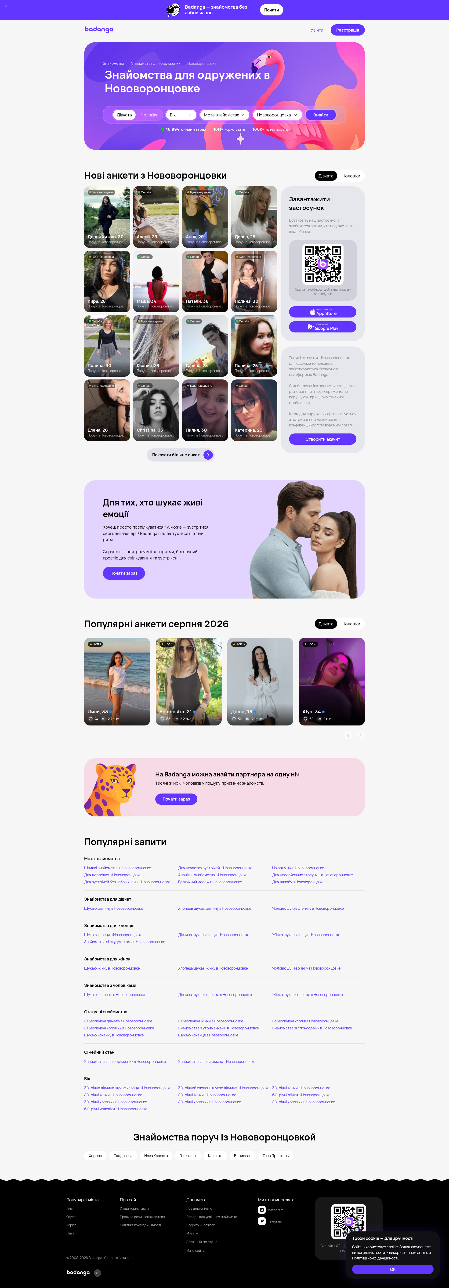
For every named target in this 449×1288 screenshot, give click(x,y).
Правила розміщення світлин (142, 1217)
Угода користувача (134, 1208)
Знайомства (113, 63)
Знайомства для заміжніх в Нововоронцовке (216, 1061)
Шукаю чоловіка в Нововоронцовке (114, 994)
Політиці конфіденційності (375, 1258)
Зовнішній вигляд (199, 1242)
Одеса (71, 1217)
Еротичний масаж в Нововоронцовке (210, 881)
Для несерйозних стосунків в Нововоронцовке (312, 874)
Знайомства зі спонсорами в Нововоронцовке (312, 1028)
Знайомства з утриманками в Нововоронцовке (218, 1028)
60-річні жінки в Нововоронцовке (301, 1094)
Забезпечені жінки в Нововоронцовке (210, 1021)
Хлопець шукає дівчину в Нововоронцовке (214, 908)
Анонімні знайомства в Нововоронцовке (212, 874)
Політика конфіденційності (140, 1225)
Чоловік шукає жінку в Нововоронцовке (306, 968)
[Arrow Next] (360, 735)
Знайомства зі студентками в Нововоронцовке (124, 941)
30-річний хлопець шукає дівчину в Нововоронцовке (223, 1087)
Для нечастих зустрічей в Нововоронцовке (215, 867)
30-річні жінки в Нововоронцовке (301, 1087)
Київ (69, 1208)
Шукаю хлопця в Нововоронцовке (113, 934)
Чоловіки (150, 115)
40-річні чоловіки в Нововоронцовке (209, 1101)
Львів (70, 1233)
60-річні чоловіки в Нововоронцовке (115, 1108)
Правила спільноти (201, 1208)
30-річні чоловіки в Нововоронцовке (115, 1101)
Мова (190, 1233)
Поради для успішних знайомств (211, 1217)
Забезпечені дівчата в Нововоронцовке (118, 1021)
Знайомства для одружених (155, 63)
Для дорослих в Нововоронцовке (112, 874)
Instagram (275, 1210)
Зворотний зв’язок (200, 1225)
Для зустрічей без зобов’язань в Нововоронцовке (127, 881)
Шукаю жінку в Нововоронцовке (112, 968)
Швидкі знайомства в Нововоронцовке (117, 867)
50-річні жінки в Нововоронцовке (207, 1094)
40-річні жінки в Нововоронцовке (113, 1094)
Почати (271, 10)
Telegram (275, 1221)
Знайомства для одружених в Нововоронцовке (125, 1061)
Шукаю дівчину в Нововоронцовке (113, 908)
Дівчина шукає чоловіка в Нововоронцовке (215, 994)
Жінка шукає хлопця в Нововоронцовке (306, 934)
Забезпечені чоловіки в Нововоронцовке (119, 1028)
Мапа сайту (195, 1250)
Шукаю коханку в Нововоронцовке (114, 1035)
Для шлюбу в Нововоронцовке (298, 881)
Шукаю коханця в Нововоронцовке (208, 1035)
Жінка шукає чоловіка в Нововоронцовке (307, 994)
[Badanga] (99, 29)
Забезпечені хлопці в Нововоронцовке (305, 1021)
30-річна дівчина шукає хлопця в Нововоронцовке (127, 1087)
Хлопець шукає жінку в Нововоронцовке (213, 968)
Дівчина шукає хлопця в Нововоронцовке (213, 934)
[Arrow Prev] (348, 735)
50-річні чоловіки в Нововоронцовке (303, 1101)
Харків (71, 1225)
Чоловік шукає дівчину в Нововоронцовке (308, 908)
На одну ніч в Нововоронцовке (298, 867)
